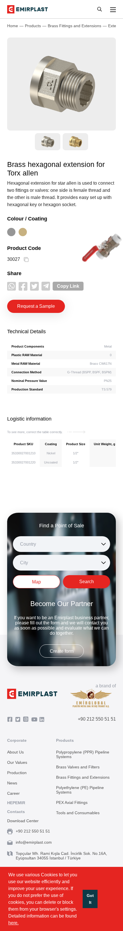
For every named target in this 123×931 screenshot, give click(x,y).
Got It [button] (90, 899)
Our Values (17, 762)
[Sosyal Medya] (11, 720)
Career (13, 793)
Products (33, 25)
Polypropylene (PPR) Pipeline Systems (82, 754)
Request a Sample (36, 306)
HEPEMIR (16, 802)
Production (17, 772)
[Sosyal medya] (11, 286)
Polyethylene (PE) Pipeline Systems (80, 789)
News (12, 783)
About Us (15, 752)
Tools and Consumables (78, 812)
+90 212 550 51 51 (97, 719)
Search (86, 581)
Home (12, 25)
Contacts (16, 811)
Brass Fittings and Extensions (74, 25)
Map (36, 581)
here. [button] (13, 922)
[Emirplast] (27, 9)
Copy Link (68, 286)
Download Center (23, 820)
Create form (62, 651)
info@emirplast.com (34, 842)
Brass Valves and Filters (78, 767)
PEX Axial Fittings (72, 802)
